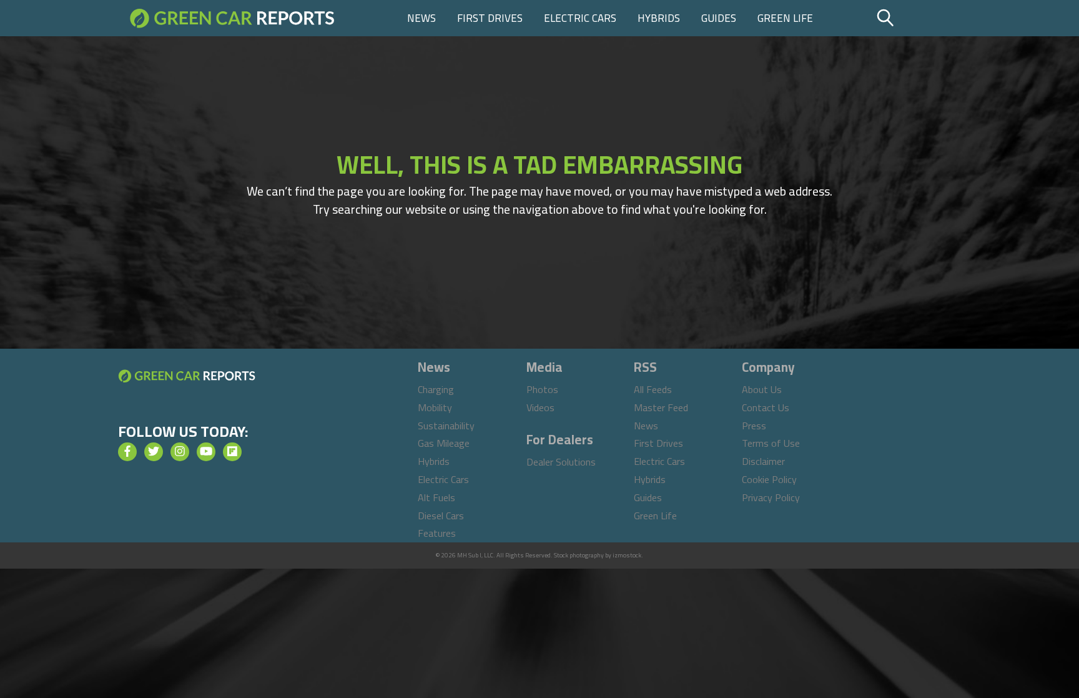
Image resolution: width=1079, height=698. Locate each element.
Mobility (435, 407)
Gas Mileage (444, 443)
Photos (542, 389)
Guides (718, 18)
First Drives (490, 18)
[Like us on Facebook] (127, 451)
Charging (436, 389)
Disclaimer (763, 461)
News (421, 18)
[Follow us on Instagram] (179, 451)
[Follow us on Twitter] (153, 451)
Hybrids (659, 18)
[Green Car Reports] (232, 18)
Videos (540, 407)
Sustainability (446, 425)
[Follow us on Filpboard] (232, 451)
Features (437, 533)
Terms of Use (771, 443)
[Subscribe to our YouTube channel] (206, 451)
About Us (762, 389)
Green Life (785, 18)
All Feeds (653, 389)
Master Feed (661, 407)
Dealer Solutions (561, 461)
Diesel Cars (441, 515)
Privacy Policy (771, 497)
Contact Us (765, 407)
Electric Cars (580, 18)
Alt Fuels (436, 497)
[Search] (917, 18)
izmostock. (628, 555)
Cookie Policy (769, 479)
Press (754, 425)
